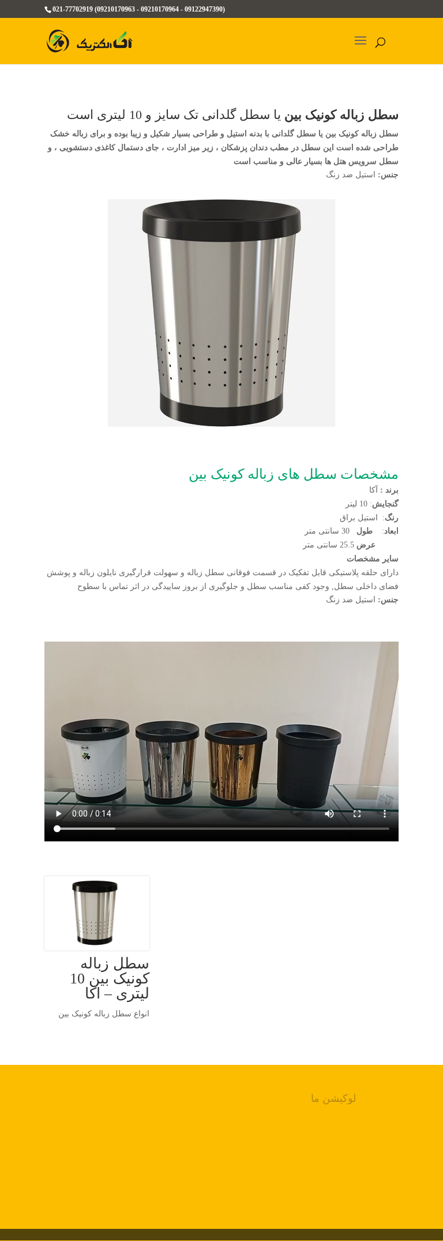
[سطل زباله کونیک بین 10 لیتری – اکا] (96, 913)
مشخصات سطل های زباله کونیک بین (294, 474)
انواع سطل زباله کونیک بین (103, 1013)
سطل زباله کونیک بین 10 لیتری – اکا (109, 978)
